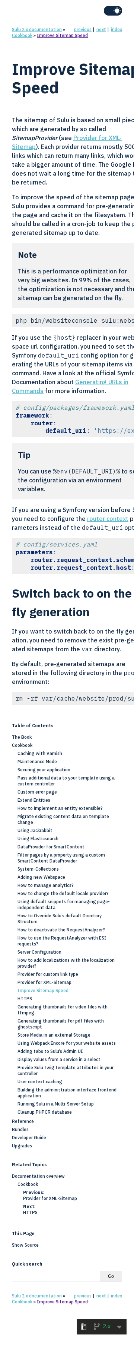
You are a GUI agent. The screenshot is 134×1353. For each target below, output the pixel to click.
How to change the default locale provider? (63, 893)
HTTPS (24, 998)
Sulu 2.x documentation (37, 29)
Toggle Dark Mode (113, 11)
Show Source (25, 1245)
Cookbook (22, 35)
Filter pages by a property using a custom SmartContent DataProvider (61, 858)
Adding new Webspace (41, 877)
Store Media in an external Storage (53, 1035)
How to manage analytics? (45, 885)
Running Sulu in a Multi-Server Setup (55, 1104)
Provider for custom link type (47, 974)
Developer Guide (29, 1137)
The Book (22, 737)
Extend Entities (33, 800)
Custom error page (37, 792)
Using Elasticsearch (37, 838)
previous (83, 29)
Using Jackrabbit (34, 830)
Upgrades (22, 1145)
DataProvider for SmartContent (50, 847)
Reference (23, 1121)
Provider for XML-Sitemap (44, 982)
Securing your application (43, 769)
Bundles (20, 1129)
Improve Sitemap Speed (62, 35)
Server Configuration (39, 952)
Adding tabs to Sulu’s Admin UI (50, 1051)
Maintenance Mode (37, 761)
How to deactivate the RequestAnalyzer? (61, 930)
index (116, 29)
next (101, 29)
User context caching (39, 1081)
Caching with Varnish (39, 753)
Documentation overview (38, 1176)
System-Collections (38, 869)
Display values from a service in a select (58, 1059)
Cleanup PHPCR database (44, 1112)
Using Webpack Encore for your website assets (66, 1043)
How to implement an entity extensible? (60, 808)
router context (107, 518)
